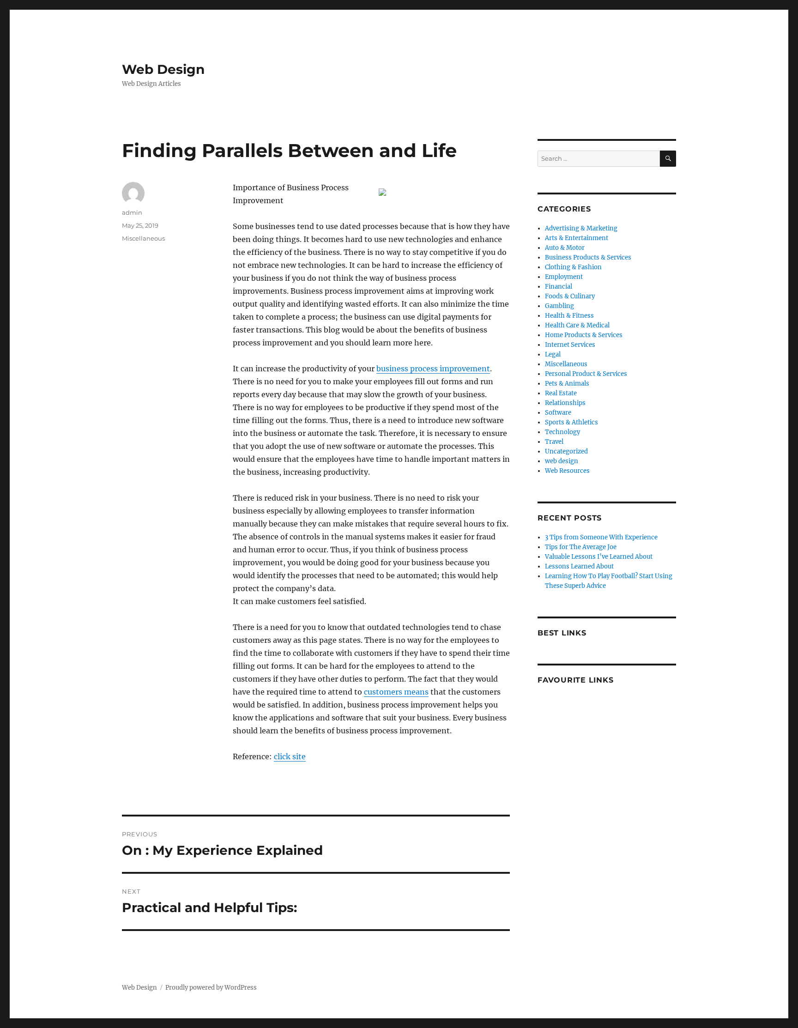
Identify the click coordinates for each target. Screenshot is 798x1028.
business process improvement (433, 368)
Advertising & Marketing (581, 228)
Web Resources (567, 471)
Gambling (559, 306)
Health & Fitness (569, 316)
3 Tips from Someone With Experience (601, 537)
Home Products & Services (584, 335)
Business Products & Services (588, 257)
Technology (562, 432)
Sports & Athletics (571, 422)
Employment (564, 277)
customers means (396, 691)
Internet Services (570, 345)
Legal (553, 354)
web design (561, 461)
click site (290, 756)
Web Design (163, 69)
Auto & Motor (565, 248)
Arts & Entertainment (576, 238)
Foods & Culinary (570, 296)
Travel (554, 442)
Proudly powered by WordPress (211, 988)
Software (558, 413)
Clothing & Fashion (573, 267)
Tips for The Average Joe (581, 547)
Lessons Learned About (579, 566)
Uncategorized (566, 451)
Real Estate (561, 393)
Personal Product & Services (586, 374)
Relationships (565, 403)
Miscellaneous (143, 238)
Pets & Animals (567, 383)
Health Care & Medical (577, 325)
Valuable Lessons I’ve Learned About (599, 557)
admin (132, 212)
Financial (558, 286)
